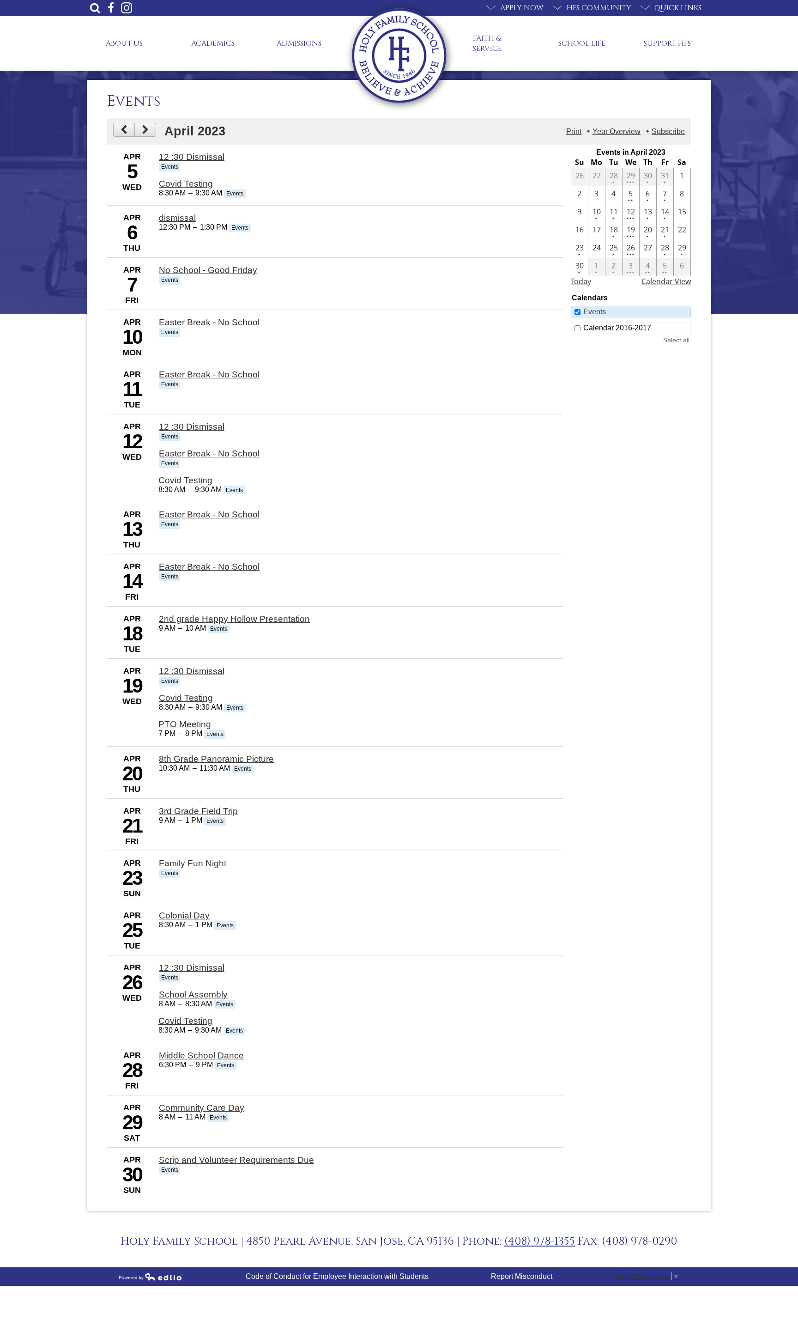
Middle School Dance (201, 1055)
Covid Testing (186, 184)
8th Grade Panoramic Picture (216, 759)
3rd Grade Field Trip (198, 811)
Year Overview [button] (616, 131)
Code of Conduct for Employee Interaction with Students (337, 1276)
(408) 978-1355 (539, 1241)
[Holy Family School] (399, 56)
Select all (676, 340)
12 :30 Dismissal (191, 157)
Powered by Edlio (151, 1276)
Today (581, 281)
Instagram (126, 7)
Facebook (110, 7)
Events (594, 312)
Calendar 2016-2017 (617, 328)
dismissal (177, 218)
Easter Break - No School (209, 322)
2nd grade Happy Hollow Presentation (234, 619)
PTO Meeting (184, 724)
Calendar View (666, 281)
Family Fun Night (192, 863)
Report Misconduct (521, 1276)
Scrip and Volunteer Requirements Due (236, 1160)
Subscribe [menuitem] (668, 131)
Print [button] (573, 131)
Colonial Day (184, 915)
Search (95, 7)
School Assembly (193, 994)
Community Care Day (201, 1108)
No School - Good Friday (208, 270)
